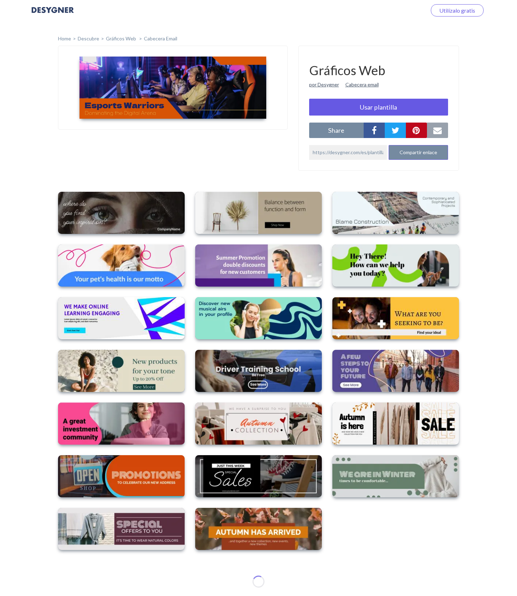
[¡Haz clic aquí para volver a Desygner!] (52, 15)
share (336, 130)
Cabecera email (362, 84)
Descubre (88, 38)
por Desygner (324, 84)
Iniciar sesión (402, 10)
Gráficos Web (121, 38)
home (64, 38)
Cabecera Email (160, 38)
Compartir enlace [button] (418, 152)
